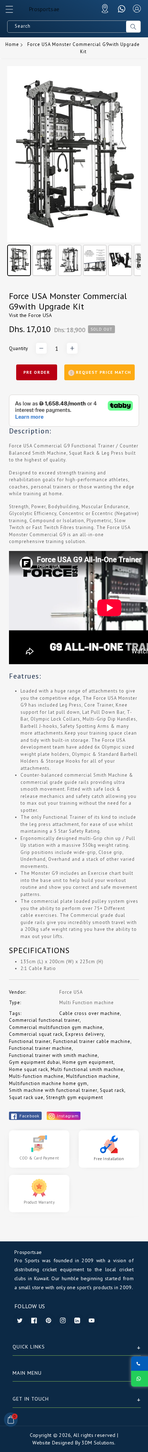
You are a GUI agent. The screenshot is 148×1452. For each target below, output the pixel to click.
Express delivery (84, 1034)
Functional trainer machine (40, 1048)
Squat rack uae (26, 1097)
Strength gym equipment (74, 1097)
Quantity (18, 348)
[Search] (133, 26)
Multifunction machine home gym (48, 1083)
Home (12, 44)
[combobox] (67, 26)
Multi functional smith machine (87, 1069)
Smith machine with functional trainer (53, 1090)
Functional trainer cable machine (91, 1041)
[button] (12, 11)
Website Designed (52, 1442)
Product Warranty (39, 1202)
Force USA (40, 315)
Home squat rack (28, 1069)
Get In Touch (31, 1399)
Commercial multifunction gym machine (56, 1027)
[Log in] (137, 8)
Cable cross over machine (89, 1013)
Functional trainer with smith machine (53, 1055)
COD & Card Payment (39, 1158)
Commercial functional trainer (44, 1020)
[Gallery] (74, 172)
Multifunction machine (92, 1076)
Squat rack (112, 1090)
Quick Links (29, 1346)
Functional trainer (30, 1041)
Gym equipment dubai (34, 1062)
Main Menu (27, 1373)
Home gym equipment (88, 1062)
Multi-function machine (36, 1076)
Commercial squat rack (36, 1034)
